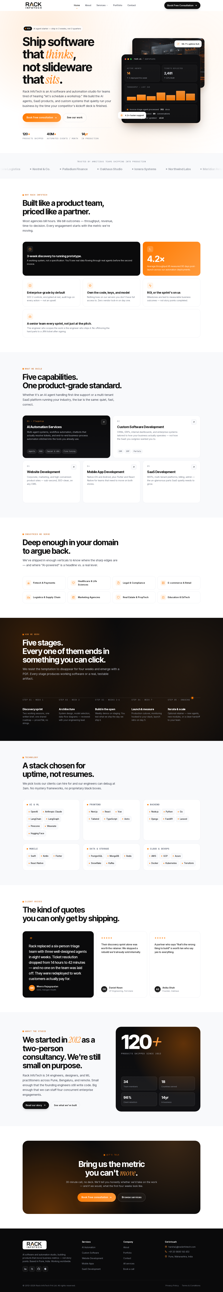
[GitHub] (38, 1269)
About (88, 5)
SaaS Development (91, 1269)
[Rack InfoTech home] (34, 5)
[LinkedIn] (25, 1269)
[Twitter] (32, 1269)
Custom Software (90, 1253)
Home (77, 5)
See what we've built (65, 1105)
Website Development (92, 1258)
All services (128, 1263)
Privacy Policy (172, 1285)
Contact (131, 5)
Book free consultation (40, 117)
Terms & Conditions (191, 1285)
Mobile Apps (88, 1263)
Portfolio (117, 5)
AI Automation (88, 1247)
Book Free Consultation (180, 5)
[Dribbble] (45, 1269)
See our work (75, 117)
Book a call (128, 1269)
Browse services (132, 1197)
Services (101, 5)
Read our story (34, 1105)
